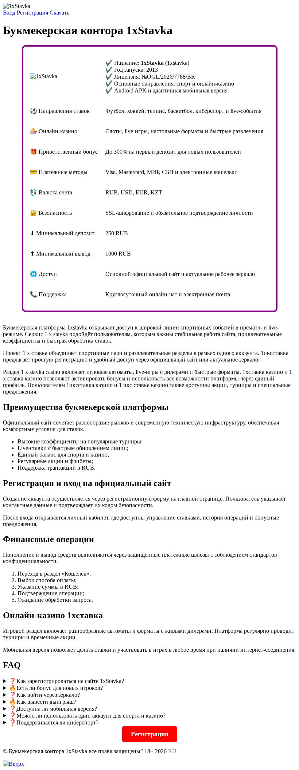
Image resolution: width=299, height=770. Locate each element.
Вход (9, 12)
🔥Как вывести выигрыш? (42, 702)
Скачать (59, 12)
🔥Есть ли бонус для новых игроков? (56, 688)
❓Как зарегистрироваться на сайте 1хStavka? (66, 681)
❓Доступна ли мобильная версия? (53, 709)
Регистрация (32, 12)
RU (172, 751)
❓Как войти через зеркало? (44, 695)
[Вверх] (13, 764)
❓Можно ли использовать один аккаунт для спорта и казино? (87, 715)
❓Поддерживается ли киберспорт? (53, 722)
